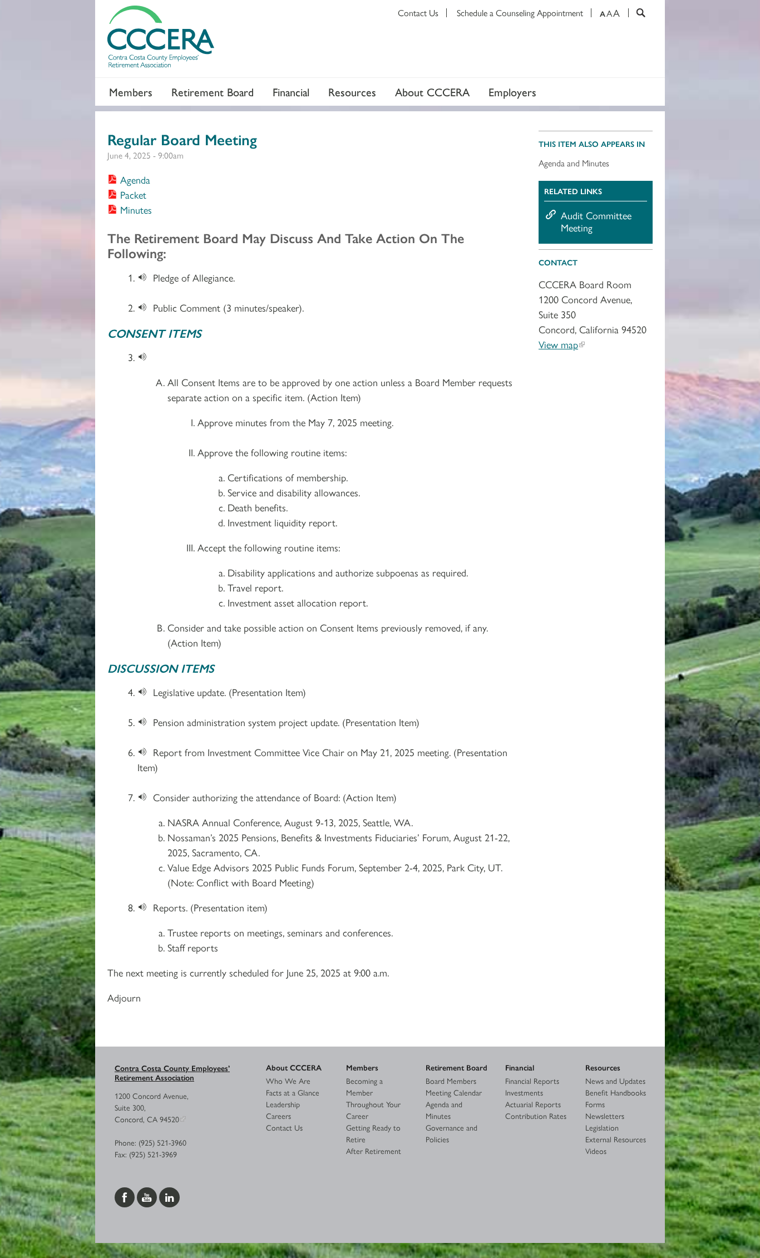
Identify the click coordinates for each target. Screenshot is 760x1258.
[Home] (380, 39)
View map (558, 344)
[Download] (145, 277)
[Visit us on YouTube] (148, 1196)
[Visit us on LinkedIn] (169, 1196)
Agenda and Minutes (574, 162)
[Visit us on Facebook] (126, 1196)
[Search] (636, 12)
